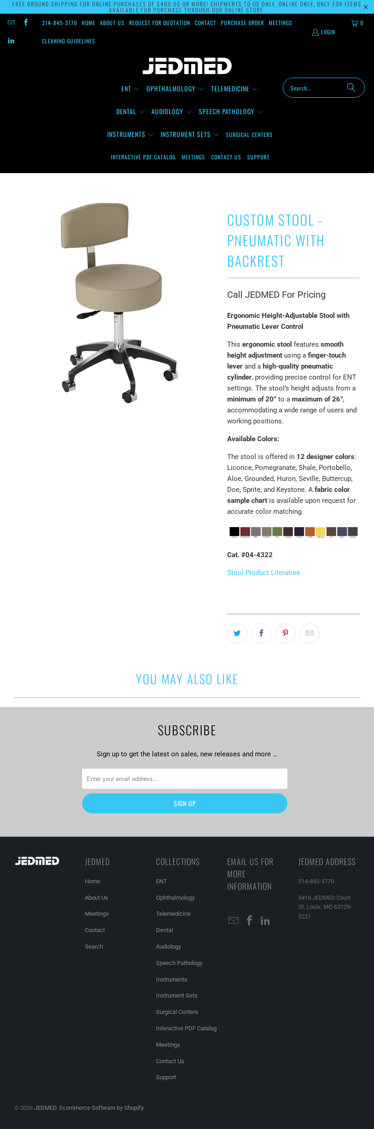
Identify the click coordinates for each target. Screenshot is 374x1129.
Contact (205, 22)
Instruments (171, 979)
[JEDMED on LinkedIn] (11, 41)
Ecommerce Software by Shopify (101, 1107)
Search (94, 946)
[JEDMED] (187, 66)
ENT (161, 881)
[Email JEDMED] (11, 22)
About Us (112, 22)
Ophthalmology (175, 897)
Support (166, 1077)
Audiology (168, 946)
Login (328, 32)
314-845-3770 (59, 22)
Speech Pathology (179, 963)
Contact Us (170, 1061)
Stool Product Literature (263, 573)
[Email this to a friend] (310, 633)
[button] (130, 89)
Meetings (280, 22)
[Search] (351, 88)
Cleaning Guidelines (68, 41)
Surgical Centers (177, 1011)
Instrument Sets (176, 995)
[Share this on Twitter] (237, 633)
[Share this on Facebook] (261, 633)
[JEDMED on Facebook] (25, 22)
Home (88, 22)
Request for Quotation (159, 22)
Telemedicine (173, 913)
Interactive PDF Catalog (186, 1028)
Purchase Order (242, 22)
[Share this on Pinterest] (285, 633)
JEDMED (45, 1107)
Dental (164, 930)
